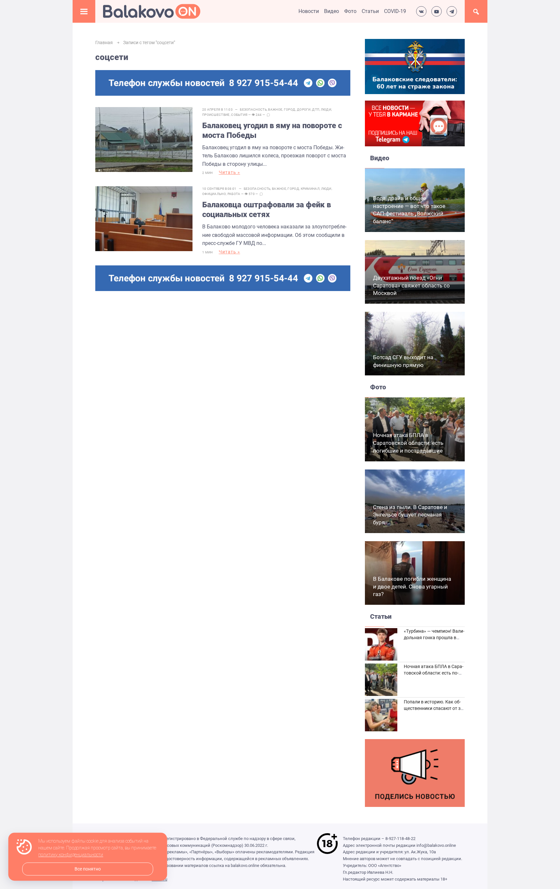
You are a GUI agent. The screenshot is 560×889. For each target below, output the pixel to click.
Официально (214, 194)
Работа (234, 194)
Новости (308, 11)
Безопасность (253, 109)
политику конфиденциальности (70, 855)
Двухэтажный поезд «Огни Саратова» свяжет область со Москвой (411, 285)
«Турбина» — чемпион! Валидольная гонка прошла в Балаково (434, 637)
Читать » (229, 172)
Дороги (304, 109)
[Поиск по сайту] (476, 11)
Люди (326, 109)
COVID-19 (395, 11)
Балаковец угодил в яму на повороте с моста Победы (272, 130)
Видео (331, 11)
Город (290, 109)
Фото (350, 11)
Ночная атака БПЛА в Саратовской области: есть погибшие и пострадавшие (408, 443)
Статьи (370, 11)
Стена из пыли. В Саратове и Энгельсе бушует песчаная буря (410, 515)
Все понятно (88, 869)
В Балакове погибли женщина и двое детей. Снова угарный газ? (412, 587)
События (239, 114)
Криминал (310, 188)
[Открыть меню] (84, 11)
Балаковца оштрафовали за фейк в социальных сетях (266, 209)
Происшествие (216, 114)
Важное (275, 109)
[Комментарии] (268, 114)
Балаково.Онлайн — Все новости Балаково (151, 11)
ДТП (315, 109)
